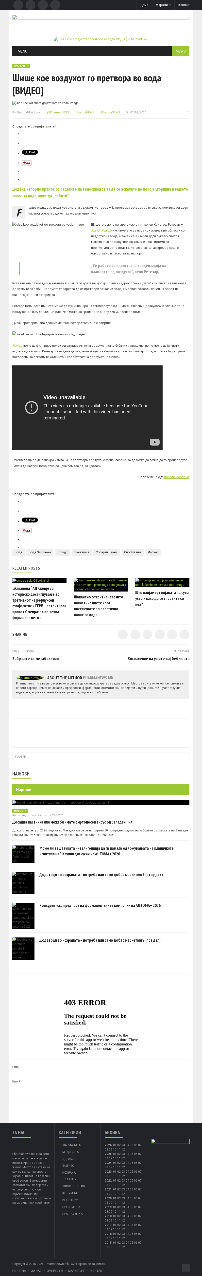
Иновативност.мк (176, 477)
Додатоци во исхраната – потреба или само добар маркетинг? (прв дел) (100, 940)
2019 (108, 1207)
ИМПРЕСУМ (55, 1271)
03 (123, 1145)
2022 (108, 1180)
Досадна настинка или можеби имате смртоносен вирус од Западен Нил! (73, 822)
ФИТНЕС (68, 1166)
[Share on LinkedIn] (147, 634)
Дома (144, 5)
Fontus (17, 345)
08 (106, 1149)
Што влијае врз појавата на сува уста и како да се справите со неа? (162, 598)
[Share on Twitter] (135, 634)
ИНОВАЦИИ (21, 65)
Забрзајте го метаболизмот (36, 658)
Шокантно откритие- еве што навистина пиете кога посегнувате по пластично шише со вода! (98, 605)
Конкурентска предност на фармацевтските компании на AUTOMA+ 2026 (100, 905)
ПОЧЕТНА (19, 1271)
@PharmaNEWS (57, 112)
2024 (108, 1163)
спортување (132, 552)
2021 (108, 1189)
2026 (108, 1145)
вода (18, 552)
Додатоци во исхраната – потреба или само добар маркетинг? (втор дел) (101, 874)
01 (115, 1145)
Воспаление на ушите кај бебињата (158, 658)
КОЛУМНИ (69, 1193)
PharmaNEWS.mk (28, 112)
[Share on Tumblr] (160, 634)
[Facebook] (18, 5)
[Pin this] (184, 634)
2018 (108, 1216)
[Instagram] (55, 5)
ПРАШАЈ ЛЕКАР (73, 1214)
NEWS (181, 51)
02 (119, 1145)
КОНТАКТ (97, 1271)
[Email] (43, 5)
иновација (81, 552)
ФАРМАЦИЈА (71, 1145)
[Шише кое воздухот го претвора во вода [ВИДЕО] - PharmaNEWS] (101, 39)
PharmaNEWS (84, 112)
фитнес (153, 552)
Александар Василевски (29, 815)
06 (135, 1145)
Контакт (183, 5)
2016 (108, 1234)
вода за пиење (40, 552)
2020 (108, 1198)
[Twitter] (30, 5)
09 (110, 1158)
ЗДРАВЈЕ (68, 1159)
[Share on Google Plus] (172, 634)
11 (119, 1158)
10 (115, 1158)
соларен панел (107, 552)
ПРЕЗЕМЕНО (71, 1207)
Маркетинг (163, 5)
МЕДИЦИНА (70, 1152)
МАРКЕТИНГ (76, 1271)
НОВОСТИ (20, 810)
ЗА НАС (36, 1271)
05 (131, 1145)
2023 (108, 1171)
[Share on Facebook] (123, 634)
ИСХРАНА (69, 1172)
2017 (108, 1225)
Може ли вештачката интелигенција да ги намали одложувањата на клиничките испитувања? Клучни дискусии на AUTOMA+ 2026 (106, 851)
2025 (108, 1154)
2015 (108, 1242)
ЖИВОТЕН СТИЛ (73, 1186)
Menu (22, 51)
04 (127, 1145)
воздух (63, 552)
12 (123, 1158)
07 (140, 1145)
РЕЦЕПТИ (70, 1179)
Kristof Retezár (101, 230)
